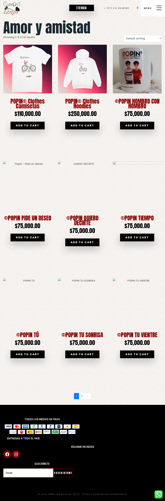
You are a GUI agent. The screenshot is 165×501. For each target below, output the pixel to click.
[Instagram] (16, 454)
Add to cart (27, 125)
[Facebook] (7, 454)
